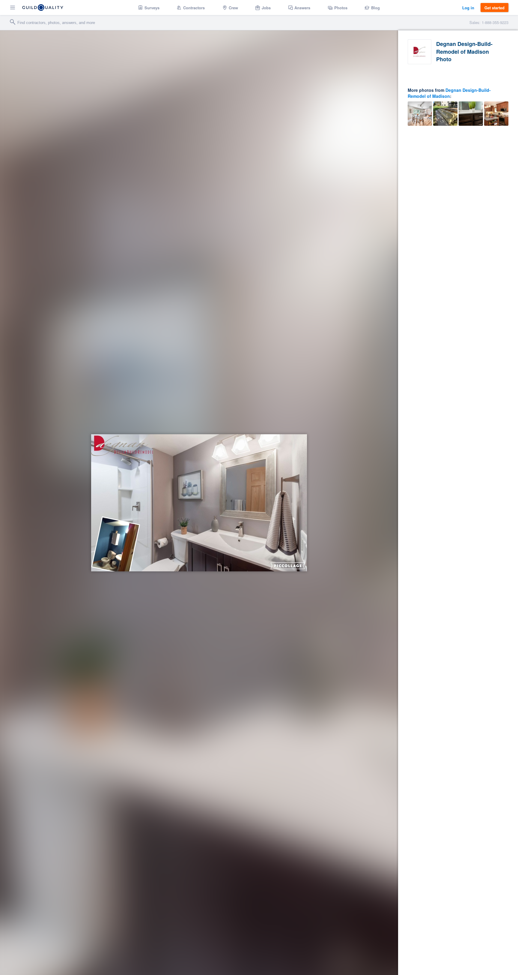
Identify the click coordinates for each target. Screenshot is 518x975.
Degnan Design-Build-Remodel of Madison (449, 93)
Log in (468, 8)
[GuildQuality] (42, 7)
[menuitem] (148, 7)
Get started (494, 8)
